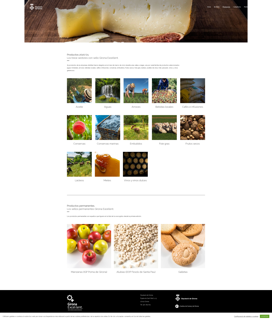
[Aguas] (107, 90)
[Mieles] (107, 164)
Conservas (79, 143)
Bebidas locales (164, 106)
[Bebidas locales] (164, 90)
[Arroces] (136, 90)
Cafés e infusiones (192, 106)
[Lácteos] (79, 164)
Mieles (107, 180)
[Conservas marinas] (107, 127)
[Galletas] (183, 246)
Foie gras (164, 143)
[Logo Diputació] (187, 300)
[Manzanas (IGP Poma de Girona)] (89, 246)
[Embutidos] (136, 127)
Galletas (183, 271)
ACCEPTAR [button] (264, 316)
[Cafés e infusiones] (192, 90)
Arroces (136, 106)
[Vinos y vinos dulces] (135, 164)
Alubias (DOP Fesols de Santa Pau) (136, 271)
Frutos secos (193, 143)
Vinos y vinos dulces (135, 180)
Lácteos (79, 180)
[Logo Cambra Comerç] (188, 307)
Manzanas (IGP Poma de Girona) (89, 271)
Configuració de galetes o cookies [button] (246, 316)
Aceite (79, 106)
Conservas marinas (108, 143)
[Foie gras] (164, 127)
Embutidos (136, 143)
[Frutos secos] (192, 127)
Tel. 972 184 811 (145, 305)
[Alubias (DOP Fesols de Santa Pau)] (136, 246)
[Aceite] (79, 90)
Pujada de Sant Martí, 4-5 (148, 298)
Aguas (107, 106)
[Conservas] (79, 127)
